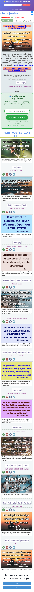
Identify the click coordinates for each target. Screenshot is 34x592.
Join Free (26, 5)
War (21, 468)
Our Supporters (18, 18)
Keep (9, 318)
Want (9, 246)
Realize (17, 171)
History (25, 465)
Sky (21, 87)
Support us (6, 18)
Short (19, 167)
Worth (14, 318)
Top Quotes (28, 21)
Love (7, 540)
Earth (18, 431)
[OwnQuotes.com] (10, 11)
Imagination (26, 280)
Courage (6, 280)
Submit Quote (7, 21)
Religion (26, 468)
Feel (14, 431)
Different (19, 506)
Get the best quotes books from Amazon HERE (17, 27)
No (17, 587)
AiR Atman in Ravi (23, 65)
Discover (27, 87)
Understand (16, 393)
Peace (11, 468)
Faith (13, 280)
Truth (24, 205)
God (11, 87)
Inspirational (17, 390)
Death (4, 352)
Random (18, 21)
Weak (20, 283)
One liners (27, 503)
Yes (17, 583)
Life (14, 167)
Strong (15, 283)
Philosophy (21, 83)
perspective (24, 540)
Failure (13, 465)
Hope (18, 280)
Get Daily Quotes (17, 117)
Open (16, 87)
